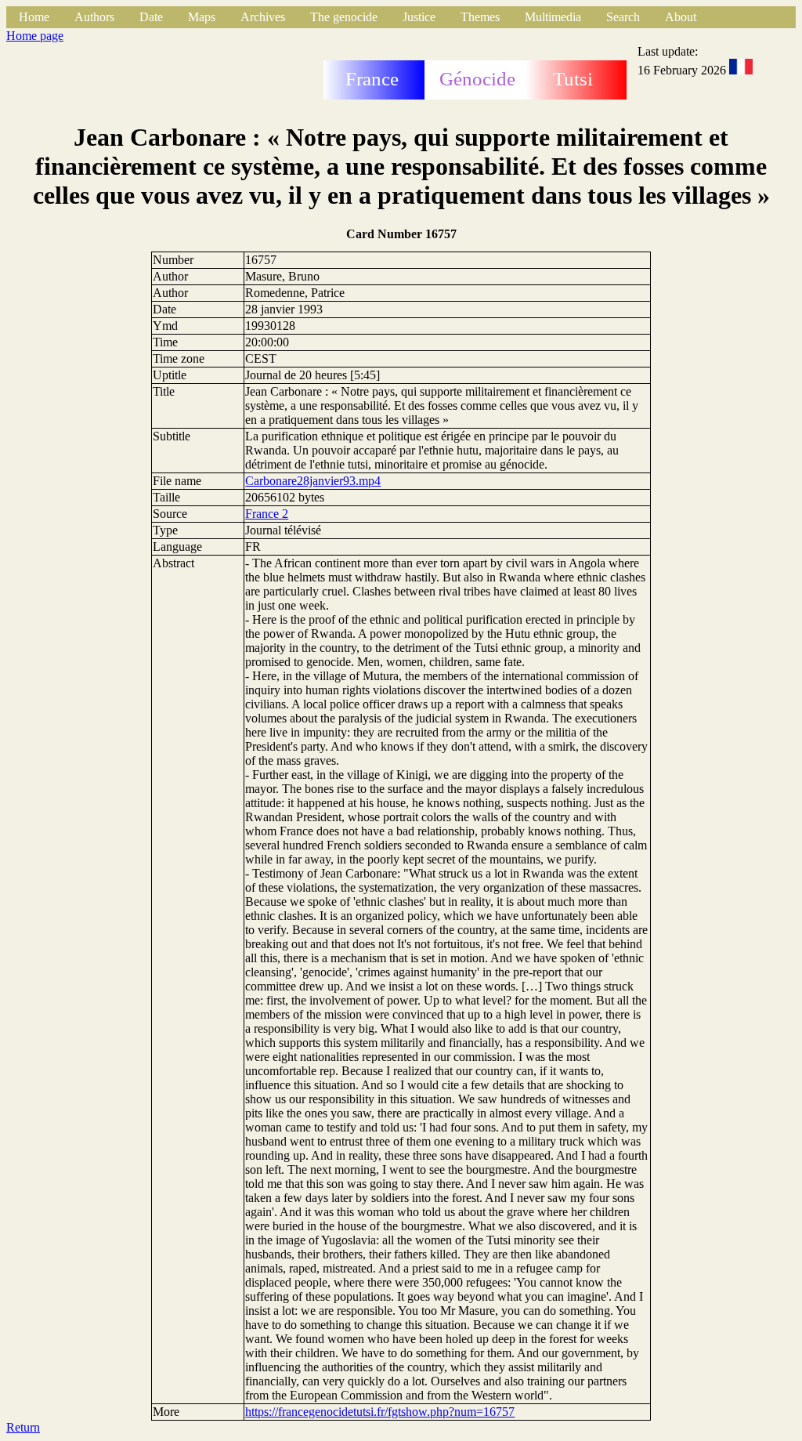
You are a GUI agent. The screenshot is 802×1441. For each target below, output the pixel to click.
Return (23, 1427)
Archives (262, 17)
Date (151, 17)
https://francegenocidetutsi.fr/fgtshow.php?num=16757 (380, 1411)
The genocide (344, 17)
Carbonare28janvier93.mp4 (313, 480)
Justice (419, 17)
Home (34, 17)
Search (623, 17)
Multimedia (553, 17)
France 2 (266, 513)
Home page (34, 35)
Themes (480, 17)
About (680, 17)
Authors (94, 17)
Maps (201, 17)
